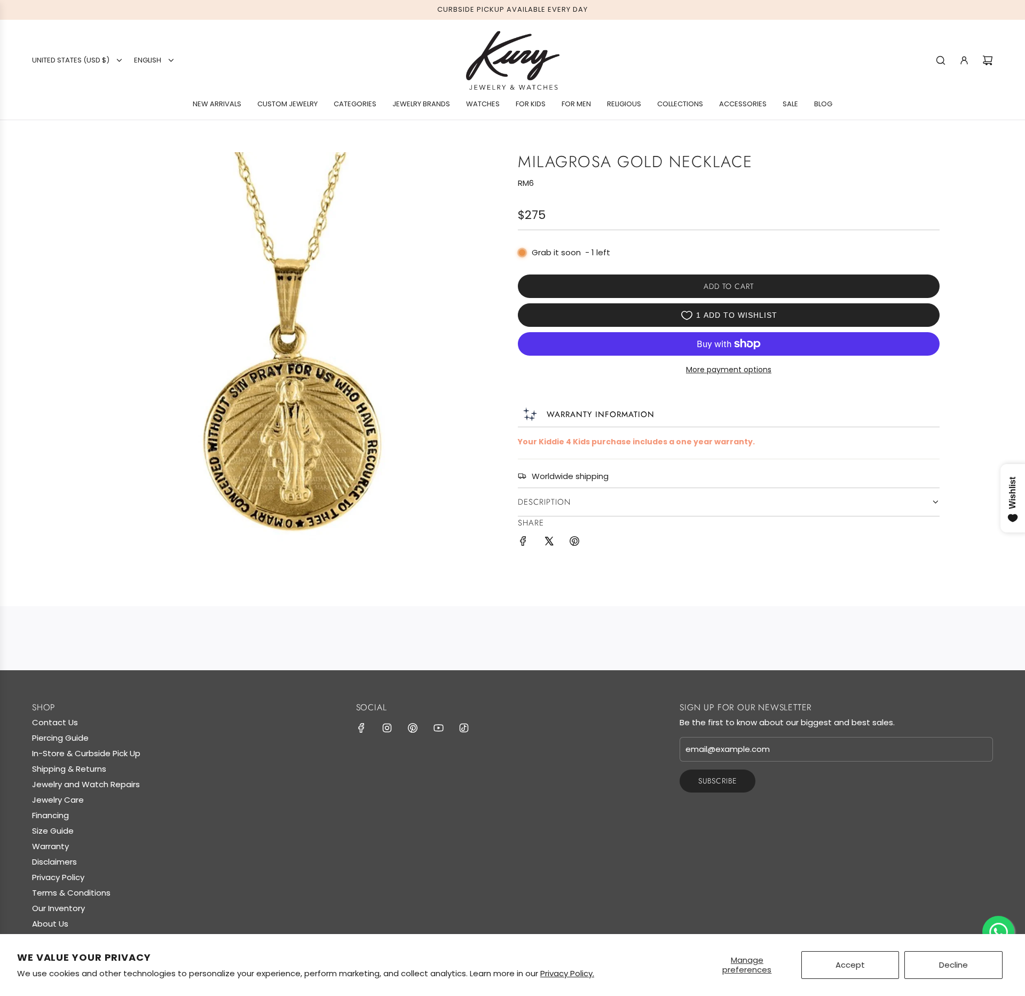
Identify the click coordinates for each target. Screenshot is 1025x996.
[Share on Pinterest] (574, 542)
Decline (953, 964)
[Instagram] (387, 728)
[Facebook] (361, 728)
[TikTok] (464, 728)
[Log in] (964, 60)
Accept (850, 964)
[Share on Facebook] (523, 542)
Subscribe (717, 780)
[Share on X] (549, 542)
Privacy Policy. (567, 973)
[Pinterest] (412, 728)
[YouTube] (438, 728)
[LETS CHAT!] (998, 932)
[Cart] (987, 60)
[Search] (940, 60)
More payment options (728, 369)
